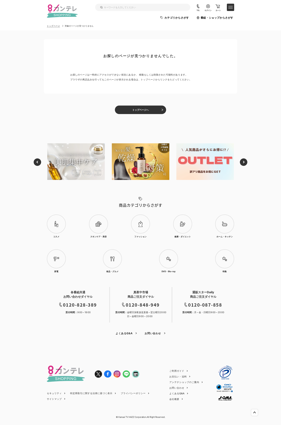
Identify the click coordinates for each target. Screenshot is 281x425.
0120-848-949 (143, 304)
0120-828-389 (80, 304)
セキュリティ (54, 393)
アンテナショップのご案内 (184, 382)
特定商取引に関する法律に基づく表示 (91, 393)
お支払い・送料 (178, 376)
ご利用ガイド (176, 370)
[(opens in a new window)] (98, 374)
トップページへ (140, 109)
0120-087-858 (205, 304)
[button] (37, 162)
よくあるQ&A (124, 333)
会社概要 (174, 399)
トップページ (53, 26)
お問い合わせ (153, 333)
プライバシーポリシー (133, 393)
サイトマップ (54, 398)
